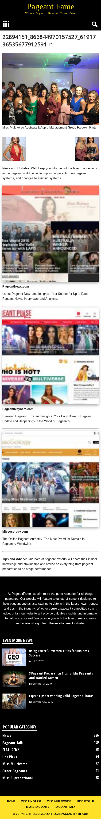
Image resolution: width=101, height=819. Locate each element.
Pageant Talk (12, 742)
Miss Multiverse (14, 763)
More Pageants (37, 806)
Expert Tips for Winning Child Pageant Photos (61, 696)
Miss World (85, 801)
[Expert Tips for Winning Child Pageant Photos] (14, 701)
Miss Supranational (17, 778)
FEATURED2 (10, 749)
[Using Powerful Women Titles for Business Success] (14, 657)
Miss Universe (31, 801)
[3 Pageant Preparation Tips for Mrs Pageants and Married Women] (14, 679)
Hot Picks (9, 756)
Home (11, 801)
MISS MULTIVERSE (59, 801)
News (6, 735)
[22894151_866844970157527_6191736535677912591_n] (50, 89)
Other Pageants (14, 771)
